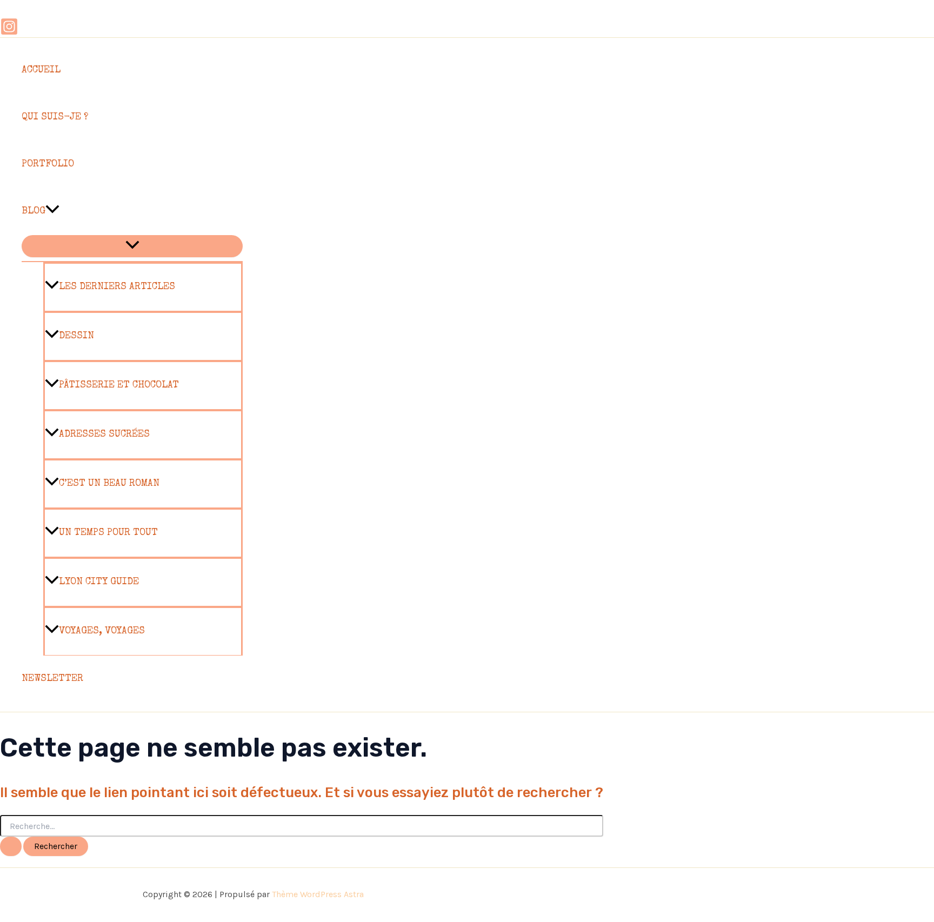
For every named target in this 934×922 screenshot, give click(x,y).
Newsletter (52, 679)
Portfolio (48, 164)
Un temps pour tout (108, 533)
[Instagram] (9, 32)
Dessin (76, 336)
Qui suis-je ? (55, 117)
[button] (52, 211)
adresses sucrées (104, 434)
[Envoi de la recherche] (11, 846)
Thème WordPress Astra (318, 894)
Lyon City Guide (99, 582)
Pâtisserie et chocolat (119, 385)
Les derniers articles (117, 287)
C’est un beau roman (109, 484)
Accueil (41, 70)
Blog (33, 211)
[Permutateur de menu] (132, 246)
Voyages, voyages (102, 631)
